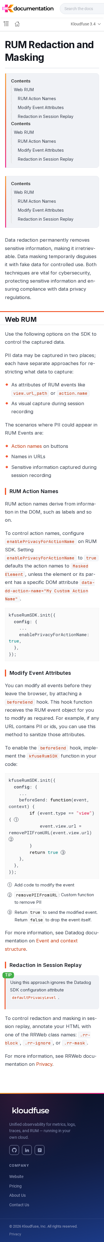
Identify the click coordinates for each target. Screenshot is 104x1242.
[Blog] (39, 1150)
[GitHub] (14, 1150)
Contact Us (19, 1204)
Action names (26, 446)
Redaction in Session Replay (45, 116)
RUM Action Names (37, 98)
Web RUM (24, 89)
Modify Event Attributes (41, 107)
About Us (17, 1195)
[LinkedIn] (27, 1150)
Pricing (15, 1186)
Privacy (44, 1064)
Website (16, 1176)
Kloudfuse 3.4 (83, 24)
